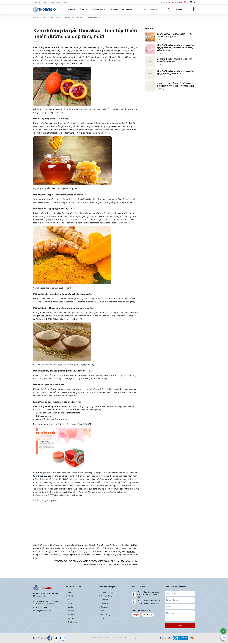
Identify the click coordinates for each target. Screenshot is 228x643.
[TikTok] (56, 638)
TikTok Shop (147, 615)
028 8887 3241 (41, 607)
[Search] (168, 9)
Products (71, 614)
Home (35, 17)
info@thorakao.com (43, 611)
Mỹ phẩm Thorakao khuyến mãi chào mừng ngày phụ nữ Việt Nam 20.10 (176, 72)
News (70, 603)
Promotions (105, 618)
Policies (71, 611)
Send (179, 625)
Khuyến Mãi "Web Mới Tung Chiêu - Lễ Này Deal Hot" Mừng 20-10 (175, 35)
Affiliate (66, 2)
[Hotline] (223, 631)
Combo (104, 611)
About (70, 596)
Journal (42, 17)
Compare (51, 2)
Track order (37, 2)
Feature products (107, 592)
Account (71, 618)
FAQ (44, 2)
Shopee (136, 615)
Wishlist (59, 2)
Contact (71, 607)
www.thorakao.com (130, 564)
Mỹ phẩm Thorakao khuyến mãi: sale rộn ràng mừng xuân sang (174, 60)
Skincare (104, 600)
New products (106, 596)
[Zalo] (62, 638)
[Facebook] (49, 638)
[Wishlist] (186, 9)
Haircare (104, 603)
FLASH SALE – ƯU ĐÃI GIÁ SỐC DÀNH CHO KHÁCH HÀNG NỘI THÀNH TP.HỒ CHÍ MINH (175, 84)
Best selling (105, 614)
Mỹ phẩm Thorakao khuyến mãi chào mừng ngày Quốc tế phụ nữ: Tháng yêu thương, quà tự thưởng (176, 47)
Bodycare (104, 607)
